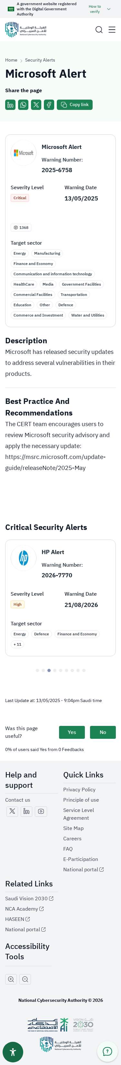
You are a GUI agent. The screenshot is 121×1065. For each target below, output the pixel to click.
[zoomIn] (11, 979)
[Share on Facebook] (49, 105)
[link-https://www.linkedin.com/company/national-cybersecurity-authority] (26, 811)
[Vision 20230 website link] (83, 1024)
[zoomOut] (25, 979)
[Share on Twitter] (36, 105)
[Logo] (25, 29)
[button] (99, 30)
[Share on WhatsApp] (23, 105)
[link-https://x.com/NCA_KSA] (12, 811)
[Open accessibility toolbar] (13, 1052)
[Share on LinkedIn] (10, 105)
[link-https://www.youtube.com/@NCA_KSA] (41, 811)
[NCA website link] (60, 1044)
